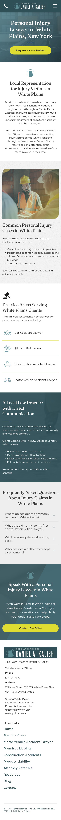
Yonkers (17, 706)
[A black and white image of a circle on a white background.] (6, 7)
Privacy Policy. (23, 811)
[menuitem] (30, 730)
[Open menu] (55, 6)
